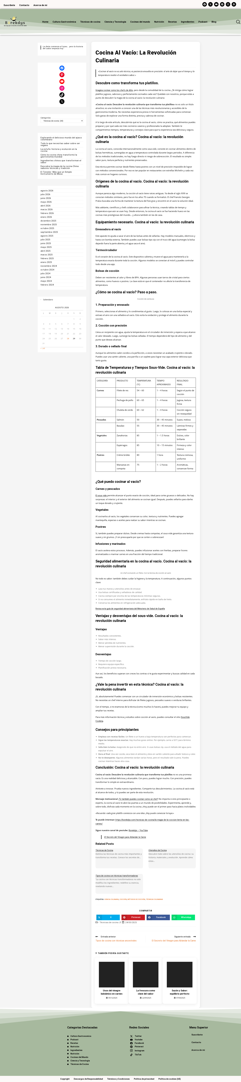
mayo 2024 (46, 281)
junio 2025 (46, 243)
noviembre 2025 (49, 224)
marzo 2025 (47, 255)
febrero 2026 (47, 213)
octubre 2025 (47, 228)
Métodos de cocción (136, 899)
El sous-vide (101, 495)
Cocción (123, 899)
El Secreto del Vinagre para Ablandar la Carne (125, 837)
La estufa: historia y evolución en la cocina (59, 150)
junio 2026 (46, 198)
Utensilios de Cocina (158, 850)
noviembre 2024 (49, 266)
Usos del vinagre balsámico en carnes (111, 992)
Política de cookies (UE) (169, 1079)
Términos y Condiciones (118, 1079)
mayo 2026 (46, 202)
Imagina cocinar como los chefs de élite (114, 90)
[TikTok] (61, 94)
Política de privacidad (144, 1079)
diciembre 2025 (48, 221)
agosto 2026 (47, 191)
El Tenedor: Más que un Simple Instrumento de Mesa (56, 173)
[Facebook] (61, 68)
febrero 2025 (47, 258)
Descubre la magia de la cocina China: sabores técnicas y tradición (60, 167)
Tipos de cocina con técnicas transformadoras (117, 876)
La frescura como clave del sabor (145, 992)
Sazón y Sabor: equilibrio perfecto (179, 992)
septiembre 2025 (49, 232)
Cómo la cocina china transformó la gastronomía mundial (59, 156)
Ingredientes (187, 22)
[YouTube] (61, 81)
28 (68, 339)
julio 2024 (45, 273)
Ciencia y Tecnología (115, 22)
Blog (214, 22)
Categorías (46, 118)
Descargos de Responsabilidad (88, 1079)
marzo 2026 (47, 209)
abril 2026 (46, 206)
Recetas (172, 22)
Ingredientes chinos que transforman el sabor (61, 161)
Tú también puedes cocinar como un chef (138, 799)
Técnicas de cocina (90, 22)
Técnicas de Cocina (104, 850)
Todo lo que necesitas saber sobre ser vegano (60, 144)
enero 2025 (46, 262)
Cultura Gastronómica (64, 22)
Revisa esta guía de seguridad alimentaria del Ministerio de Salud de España (130, 608)
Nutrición (159, 22)
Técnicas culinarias (154, 899)
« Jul (43, 348)
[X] (61, 101)
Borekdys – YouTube (138, 830)
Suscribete (197, 1034)
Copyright (65, 1079)
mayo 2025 (46, 247)
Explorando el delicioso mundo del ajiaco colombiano (61, 139)
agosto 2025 (47, 236)
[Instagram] (61, 88)
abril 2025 (46, 251)
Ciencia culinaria (111, 899)
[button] (238, 22)
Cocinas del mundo (140, 22)
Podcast (202, 22)
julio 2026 (45, 194)
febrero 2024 (47, 285)
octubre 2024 (47, 270)
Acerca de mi (198, 1050)
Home (45, 22)
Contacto (196, 1042)
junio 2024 (46, 277)
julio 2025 (45, 239)
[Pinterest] (61, 74)
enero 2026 (46, 217)
